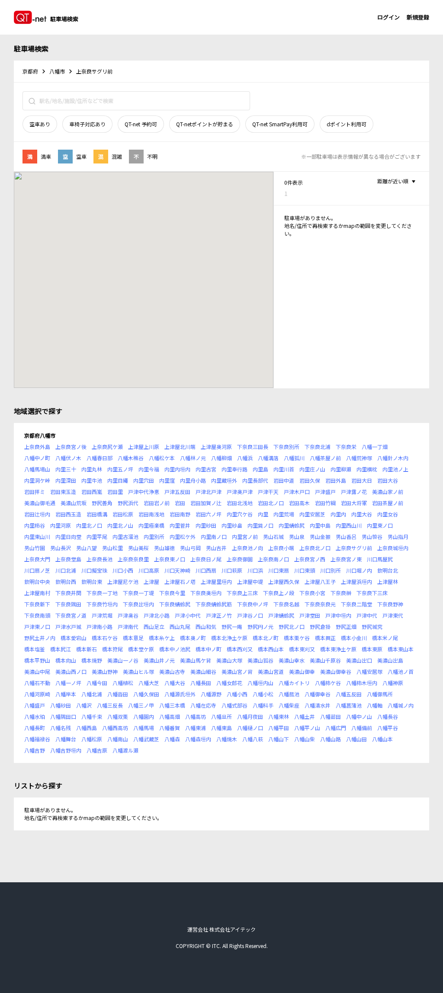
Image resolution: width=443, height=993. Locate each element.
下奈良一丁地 (102, 592)
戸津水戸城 (68, 626)
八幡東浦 (195, 727)
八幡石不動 (37, 682)
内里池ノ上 (395, 469)
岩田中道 (283, 480)
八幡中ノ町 (37, 457)
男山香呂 (346, 536)
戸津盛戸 (325, 491)
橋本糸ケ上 (162, 637)
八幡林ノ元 (193, 457)
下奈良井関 (68, 592)
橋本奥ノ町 (193, 637)
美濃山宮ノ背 (237, 671)
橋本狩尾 (112, 649)
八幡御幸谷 (318, 694)
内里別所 (154, 536)
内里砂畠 (232, 525)
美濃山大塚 (229, 660)
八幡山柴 (304, 739)
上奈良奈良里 (133, 559)
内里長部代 (255, 480)
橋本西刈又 (240, 649)
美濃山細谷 (203, 671)
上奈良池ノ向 (247, 547)
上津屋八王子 (320, 581)
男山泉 (297, 536)
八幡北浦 (91, 694)
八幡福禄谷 (37, 739)
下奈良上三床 (242, 592)
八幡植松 (122, 682)
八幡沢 (84, 705)
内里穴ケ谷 (240, 514)
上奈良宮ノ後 (71, 446)
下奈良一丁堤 (138, 592)
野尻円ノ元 (260, 626)
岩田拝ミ (34, 491)
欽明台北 (387, 570)
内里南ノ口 (214, 536)
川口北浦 (65, 570)
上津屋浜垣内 (356, 581)
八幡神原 (392, 682)
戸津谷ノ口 (250, 615)
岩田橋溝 (97, 514)
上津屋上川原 (143, 446)
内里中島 (320, 525)
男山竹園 (34, 547)
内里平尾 (97, 536)
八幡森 (172, 739)
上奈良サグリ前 (354, 547)
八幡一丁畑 (375, 446)
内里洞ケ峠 (37, 480)
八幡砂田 (60, 705)
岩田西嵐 (91, 491)
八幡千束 (91, 716)
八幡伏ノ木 (68, 457)
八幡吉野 (34, 750)
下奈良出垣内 (138, 604)
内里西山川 (349, 525)
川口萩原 (232, 570)
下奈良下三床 (372, 592)
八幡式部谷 (234, 705)
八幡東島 (221, 727)
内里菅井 (180, 525)
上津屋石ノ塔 (180, 581)
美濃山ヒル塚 (138, 671)
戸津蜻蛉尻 (281, 615)
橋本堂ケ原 (141, 649)
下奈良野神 (390, 604)
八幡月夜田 (250, 716)
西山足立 (154, 626)
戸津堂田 (309, 615)
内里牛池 (91, 480)
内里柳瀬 (341, 469)
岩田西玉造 (68, 514)
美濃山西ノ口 (71, 671)
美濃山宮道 (271, 671)
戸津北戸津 (209, 491)
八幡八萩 (252, 739)
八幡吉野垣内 (65, 750)
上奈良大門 (37, 559)
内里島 (260, 469)
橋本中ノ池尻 (174, 649)
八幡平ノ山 (307, 727)
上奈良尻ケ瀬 (107, 446)
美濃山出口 (359, 660)
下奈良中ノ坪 (252, 604)
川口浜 (255, 570)
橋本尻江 (60, 649)
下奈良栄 (346, 446)
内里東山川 (37, 536)
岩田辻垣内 (37, 514)
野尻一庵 (232, 626)
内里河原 (60, 525)
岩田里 (115, 491)
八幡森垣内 (198, 739)
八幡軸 (374, 705)
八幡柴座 (289, 705)
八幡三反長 (110, 705)
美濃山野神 (105, 671)
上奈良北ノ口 (315, 547)
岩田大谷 (387, 480)
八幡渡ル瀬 (125, 750)
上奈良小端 (281, 547)
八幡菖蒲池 (349, 705)
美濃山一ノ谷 (122, 660)
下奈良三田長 (252, 446)
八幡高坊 (195, 716)
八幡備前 (361, 727)
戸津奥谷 (128, 615)
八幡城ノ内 (401, 705)
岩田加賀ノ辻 (206, 502)
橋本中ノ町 (209, 649)
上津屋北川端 (180, 446)
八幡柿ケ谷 (328, 682)
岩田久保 (309, 480)
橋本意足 (133, 637)
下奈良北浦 (318, 446)
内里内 (338, 514)
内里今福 (148, 469)
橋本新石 (86, 649)
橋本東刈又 (302, 649)
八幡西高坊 (115, 727)
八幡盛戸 (34, 705)
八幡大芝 (148, 682)
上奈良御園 (240, 559)
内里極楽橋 (151, 525)
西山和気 (206, 626)
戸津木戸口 (297, 491)
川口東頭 (304, 570)
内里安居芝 (312, 514)
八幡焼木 (226, 739)
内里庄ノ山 (312, 469)
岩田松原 (122, 514)
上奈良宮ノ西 (309, 559)
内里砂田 (206, 525)
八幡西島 (86, 727)
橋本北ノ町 (266, 637)
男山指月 (398, 536)
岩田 (180, 502)
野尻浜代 (128, 502)
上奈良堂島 (68, 559)
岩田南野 (180, 514)
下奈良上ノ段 (278, 592)
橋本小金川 (354, 637)
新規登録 (418, 17)
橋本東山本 (401, 649)
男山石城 (273, 536)
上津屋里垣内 (216, 581)
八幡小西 (237, 694)
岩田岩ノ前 (157, 502)
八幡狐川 (294, 457)
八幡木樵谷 (131, 457)
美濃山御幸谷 (335, 671)
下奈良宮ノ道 (71, 615)
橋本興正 (325, 637)
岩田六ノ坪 (209, 514)
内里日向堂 (68, 536)
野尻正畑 (346, 626)
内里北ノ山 (120, 525)
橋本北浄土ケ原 (229, 637)
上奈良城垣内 (392, 547)
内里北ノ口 (89, 525)
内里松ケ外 (183, 536)
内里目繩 (117, 480)
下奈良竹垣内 (102, 604)
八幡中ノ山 (359, 716)
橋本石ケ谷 (105, 637)
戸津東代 (392, 615)
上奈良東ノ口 (169, 559)
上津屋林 (387, 581)
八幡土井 (304, 716)
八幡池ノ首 (401, 671)
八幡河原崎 (37, 694)
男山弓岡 (190, 547)
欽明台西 (65, 581)
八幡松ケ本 (162, 457)
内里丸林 (91, 469)
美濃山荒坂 (74, 502)
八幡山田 (356, 739)
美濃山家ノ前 (387, 491)
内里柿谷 (34, 525)
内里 (263, 514)
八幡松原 (91, 739)
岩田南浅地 (151, 514)
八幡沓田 (117, 694)
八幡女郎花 (229, 682)
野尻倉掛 (320, 626)
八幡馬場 (143, 727)
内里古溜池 (125, 536)
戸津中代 (366, 615)
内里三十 (65, 469)
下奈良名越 (286, 604)
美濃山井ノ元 (159, 660)
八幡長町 (34, 727)
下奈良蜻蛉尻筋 (214, 604)
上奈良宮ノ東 (346, 559)
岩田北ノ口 (271, 502)
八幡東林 (278, 716)
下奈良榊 (341, 592)
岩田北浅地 (240, 502)
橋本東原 (372, 649)
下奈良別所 (286, 446)
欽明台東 (91, 581)
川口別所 (330, 570)
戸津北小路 (157, 615)
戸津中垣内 (338, 615)
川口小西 (122, 570)
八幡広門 (335, 727)
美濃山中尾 (37, 671)
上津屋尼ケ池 (122, 581)
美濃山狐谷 (260, 660)
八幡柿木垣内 (361, 682)
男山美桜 (138, 547)
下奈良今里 (172, 592)
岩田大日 (361, 480)
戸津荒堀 (102, 615)
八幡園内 (143, 716)
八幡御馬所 (380, 694)
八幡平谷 (387, 727)
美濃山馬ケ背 (195, 660)
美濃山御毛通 (39, 502)
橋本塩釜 (34, 649)
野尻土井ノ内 (39, 637)
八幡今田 (97, 682)
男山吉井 (216, 547)
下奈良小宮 (312, 592)
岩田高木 (299, 502)
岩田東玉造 (63, 491)
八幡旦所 (221, 716)
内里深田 (65, 480)
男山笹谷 (372, 536)
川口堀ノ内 (359, 570)
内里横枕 (366, 469)
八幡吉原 (97, 750)
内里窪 (167, 480)
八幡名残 (60, 727)
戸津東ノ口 (37, 626)
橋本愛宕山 (74, 637)
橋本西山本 (271, 649)
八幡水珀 (34, 716)
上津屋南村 (37, 592)
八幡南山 (117, 739)
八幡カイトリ (294, 682)
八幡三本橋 (172, 705)
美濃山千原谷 (325, 660)
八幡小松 (263, 694)
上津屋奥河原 (216, 446)
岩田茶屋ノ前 (387, 502)
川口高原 (148, 570)
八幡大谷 (174, 682)
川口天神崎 (177, 570)
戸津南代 (128, 626)
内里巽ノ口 (260, 525)
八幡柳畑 (221, 457)
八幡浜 (245, 457)
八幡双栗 (117, 716)
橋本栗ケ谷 (297, 637)
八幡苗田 (330, 716)
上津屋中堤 (250, 581)
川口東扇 (278, 570)
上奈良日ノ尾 (206, 559)
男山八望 (86, 547)
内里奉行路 (234, 469)
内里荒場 (283, 514)
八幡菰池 (289, 694)
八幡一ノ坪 (68, 682)
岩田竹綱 (325, 502)
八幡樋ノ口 (250, 727)
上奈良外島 (37, 446)
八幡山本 (382, 739)
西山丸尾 (180, 626)
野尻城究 (372, 626)
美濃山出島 (390, 660)
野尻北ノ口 (292, 626)
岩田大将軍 (354, 502)
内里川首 (283, 469)
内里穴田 (143, 480)
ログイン (388, 17)
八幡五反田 (349, 694)
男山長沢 (60, 547)
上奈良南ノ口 (273, 559)
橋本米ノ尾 (385, 637)
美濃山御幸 (302, 671)
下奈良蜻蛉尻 (174, 604)
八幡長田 (200, 682)
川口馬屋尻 (380, 559)
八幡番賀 (169, 727)
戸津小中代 (188, 615)
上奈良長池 (99, 559)
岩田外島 (335, 480)
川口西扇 (206, 570)
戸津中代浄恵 (143, 491)
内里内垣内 (177, 469)
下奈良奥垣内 (206, 592)
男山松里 (112, 547)
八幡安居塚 (369, 671)
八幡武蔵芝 (146, 739)
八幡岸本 (65, 694)
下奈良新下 (37, 604)
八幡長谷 (387, 716)
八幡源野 (211, 694)
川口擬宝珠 (94, 570)
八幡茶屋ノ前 (325, 457)
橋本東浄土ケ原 (338, 649)
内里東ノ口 (380, 525)
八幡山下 (278, 739)
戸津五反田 (177, 491)
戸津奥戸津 (240, 491)
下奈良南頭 (37, 615)
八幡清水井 (318, 705)
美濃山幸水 (292, 660)
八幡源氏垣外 (180, 694)
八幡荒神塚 (359, 457)
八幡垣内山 (260, 682)
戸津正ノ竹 (219, 615)
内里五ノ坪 (120, 469)
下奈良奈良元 (320, 604)
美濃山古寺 (172, 671)
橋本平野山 (37, 660)
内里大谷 (361, 514)
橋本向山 (65, 660)
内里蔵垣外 (224, 480)
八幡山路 (330, 739)
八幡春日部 (99, 457)
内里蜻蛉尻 (292, 525)
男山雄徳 (164, 547)
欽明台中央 (37, 581)
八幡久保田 (146, 694)
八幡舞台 (65, 739)
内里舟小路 (193, 480)
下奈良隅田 (68, 604)
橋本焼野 (91, 660)
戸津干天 (268, 491)
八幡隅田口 (63, 716)
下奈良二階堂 (356, 604)
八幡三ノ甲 (141, 705)
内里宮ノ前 (245, 536)
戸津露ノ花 (354, 491)
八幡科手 (263, 705)
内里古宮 (206, 469)
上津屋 (151, 581)
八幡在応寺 (203, 705)
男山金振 (320, 536)
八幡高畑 (169, 716)
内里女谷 (387, 514)
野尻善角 (102, 502)
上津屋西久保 (283, 581)
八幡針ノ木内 (392, 457)
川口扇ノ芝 (37, 570)
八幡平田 (278, 727)
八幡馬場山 (37, 469)
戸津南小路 (99, 626)
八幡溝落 (268, 457)
